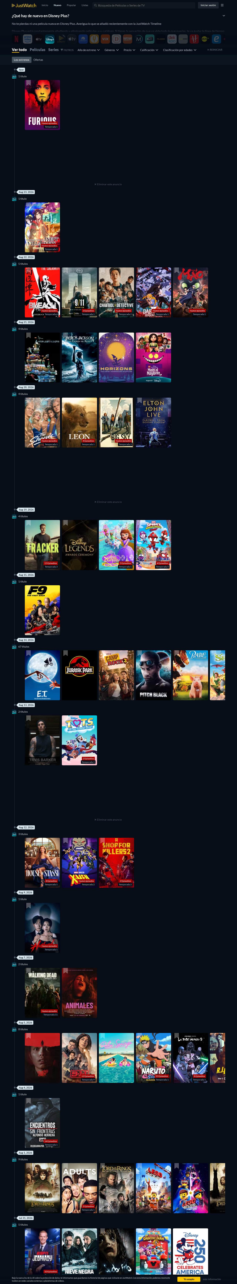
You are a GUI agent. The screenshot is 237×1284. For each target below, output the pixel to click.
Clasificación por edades (178, 50)
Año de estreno (87, 50)
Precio (128, 50)
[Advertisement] (108, 158)
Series (53, 49)
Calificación (148, 50)
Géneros (110, 50)
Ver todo (19, 49)
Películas (37, 49)
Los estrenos (21, 59)
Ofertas (38, 59)
